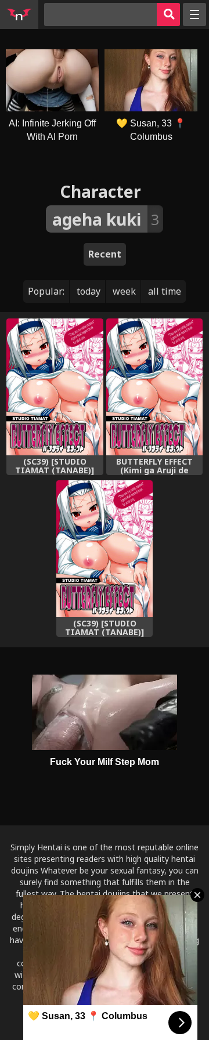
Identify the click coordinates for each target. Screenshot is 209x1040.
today (88, 291)
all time (164, 291)
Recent (104, 254)
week (124, 291)
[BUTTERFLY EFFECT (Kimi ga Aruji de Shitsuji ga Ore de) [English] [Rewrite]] (154, 387)
